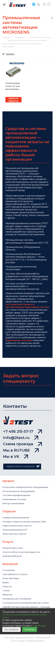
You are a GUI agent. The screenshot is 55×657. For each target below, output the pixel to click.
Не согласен (11, 629)
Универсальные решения (15, 517)
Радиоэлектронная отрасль (16, 525)
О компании (8, 570)
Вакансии (7, 594)
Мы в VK (11, 456)
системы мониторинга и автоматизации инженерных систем (27, 305)
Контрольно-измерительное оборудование (25, 487)
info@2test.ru (16, 437)
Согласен (29, 629)
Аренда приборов (11, 556)
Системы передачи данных (16, 495)
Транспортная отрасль (14, 534)
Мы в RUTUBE (16, 450)
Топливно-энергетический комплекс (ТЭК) (24, 521)
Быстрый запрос (49, 4)
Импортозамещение (13, 503)
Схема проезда (18, 444)
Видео (5, 582)
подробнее (38, 625)
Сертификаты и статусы (14, 574)
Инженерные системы (19, 340)
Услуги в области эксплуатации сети (21, 552)
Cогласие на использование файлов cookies (25, 603)
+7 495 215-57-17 (18, 431)
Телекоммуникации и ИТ (14, 529)
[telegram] (33, 4)
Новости (7, 586)
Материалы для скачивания (16, 598)
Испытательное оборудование (18, 491)
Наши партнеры (10, 578)
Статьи (6, 590)
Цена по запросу (13, 99)
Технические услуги (12, 548)
